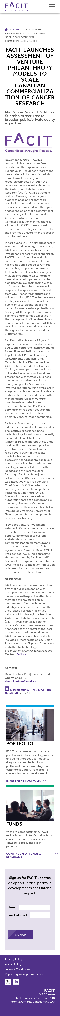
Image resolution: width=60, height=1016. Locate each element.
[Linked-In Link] (16, 984)
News (16, 29)
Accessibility (13, 964)
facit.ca (21, 654)
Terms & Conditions (17, 969)
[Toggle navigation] (52, 6)
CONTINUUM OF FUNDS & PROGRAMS (23, 855)
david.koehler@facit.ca (20, 681)
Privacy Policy (13, 959)
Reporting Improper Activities (24, 974)
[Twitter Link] (8, 984)
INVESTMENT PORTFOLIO (23, 780)
